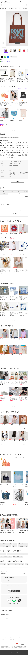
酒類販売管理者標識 (4, 635)
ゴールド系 (21, 546)
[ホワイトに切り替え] (4, 118)
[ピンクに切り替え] (14, 100)
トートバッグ (3, 564)
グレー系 (14, 543)
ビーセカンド (3, 554)
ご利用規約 (3, 626)
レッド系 (2, 546)
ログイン (24, 573)
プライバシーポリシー (10, 626)
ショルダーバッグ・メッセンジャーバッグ (15, 564)
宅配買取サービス (4, 639)
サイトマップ (20, 637)
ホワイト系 (3, 543)
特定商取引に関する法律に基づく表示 (8, 633)
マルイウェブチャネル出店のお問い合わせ (8, 637)
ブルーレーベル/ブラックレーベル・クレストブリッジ (17, 554)
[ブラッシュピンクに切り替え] (23, 118)
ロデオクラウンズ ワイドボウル (12, 8)
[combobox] (14, 5)
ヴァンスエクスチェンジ (17, 556)
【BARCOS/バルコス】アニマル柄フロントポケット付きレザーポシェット (5, 270)
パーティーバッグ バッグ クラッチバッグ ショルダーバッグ (18, 270)
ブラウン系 (21, 543)
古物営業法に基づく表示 (20, 633)
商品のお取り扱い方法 (13, 174)
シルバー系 (14, 546)
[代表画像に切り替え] (13, 100)
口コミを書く (17, 213)
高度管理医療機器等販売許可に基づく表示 (17, 635)
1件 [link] (6, 124)
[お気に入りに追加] (7, 70)
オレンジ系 (8, 546)
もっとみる (14, 130)
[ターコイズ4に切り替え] (13, 118)
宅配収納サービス (13, 639)
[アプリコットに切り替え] (4, 100)
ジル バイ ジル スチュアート (6, 556)
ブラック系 (9, 543)
